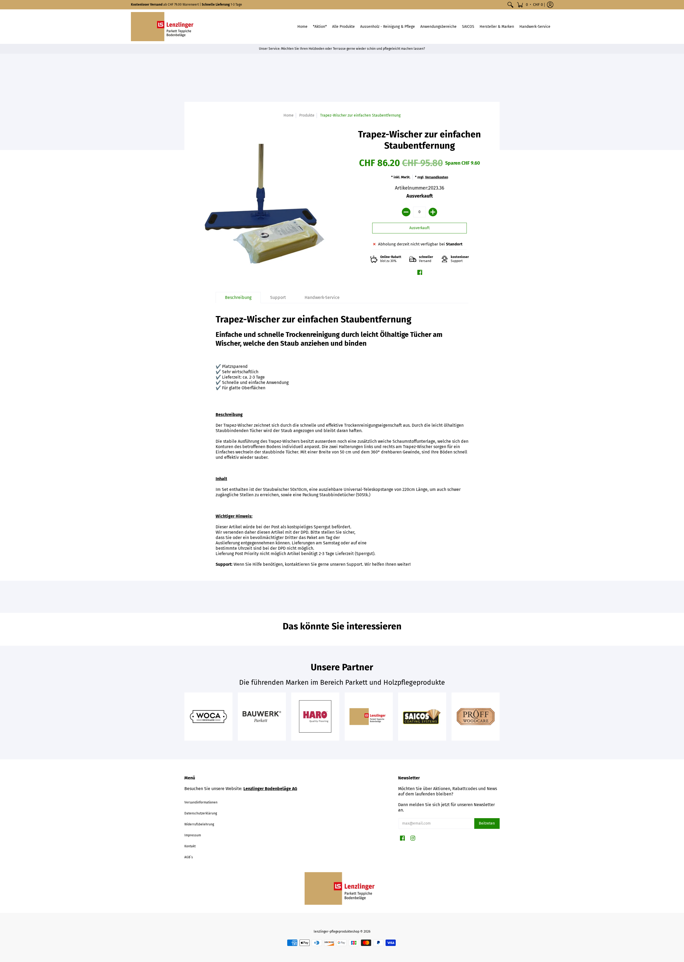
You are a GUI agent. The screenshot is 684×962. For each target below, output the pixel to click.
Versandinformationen (200, 802)
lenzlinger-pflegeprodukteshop (336, 931)
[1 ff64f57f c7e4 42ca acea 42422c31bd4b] (262, 716)
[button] (530, 4)
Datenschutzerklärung (200, 813)
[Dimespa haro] (315, 716)
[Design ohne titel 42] (422, 716)
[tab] (238, 297)
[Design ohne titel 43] (476, 716)
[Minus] (406, 212)
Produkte (306, 115)
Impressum (192, 835)
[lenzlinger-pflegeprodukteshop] (164, 26)
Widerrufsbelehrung (199, 824)
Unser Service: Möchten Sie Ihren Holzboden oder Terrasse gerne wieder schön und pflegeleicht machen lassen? (342, 49)
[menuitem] (510, 4)
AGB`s (188, 857)
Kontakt (190, 846)
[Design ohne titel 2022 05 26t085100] (369, 716)
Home (288, 115)
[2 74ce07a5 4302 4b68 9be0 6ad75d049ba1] (208, 716)
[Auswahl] (433, 212)
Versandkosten (436, 177)
